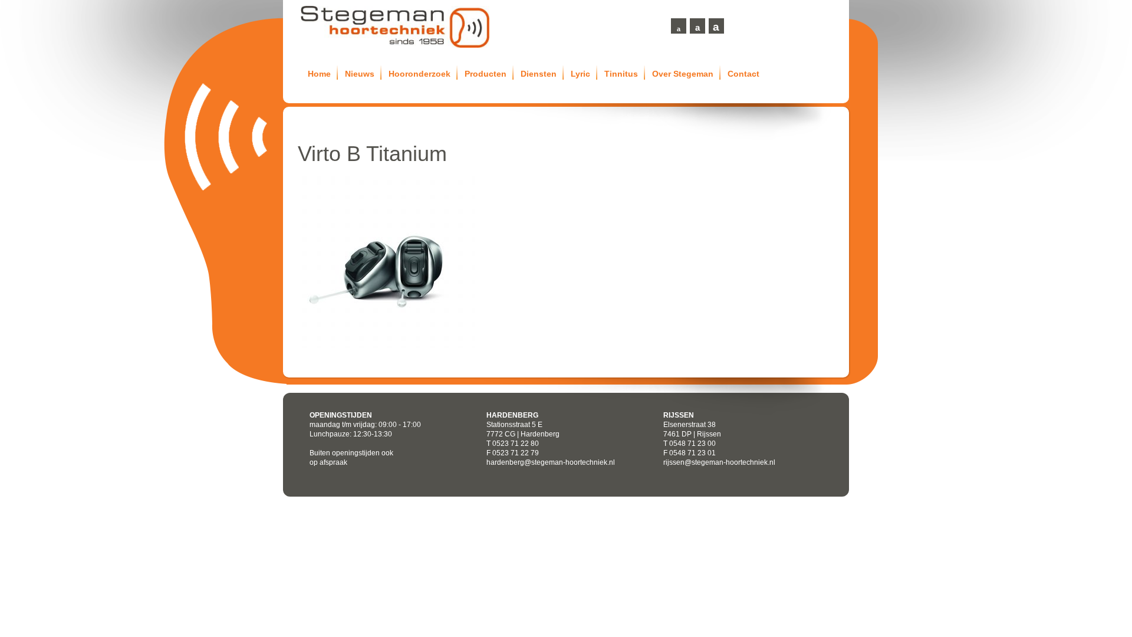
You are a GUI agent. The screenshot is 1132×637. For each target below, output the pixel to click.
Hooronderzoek (419, 73)
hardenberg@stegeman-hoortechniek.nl (550, 462)
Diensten (539, 73)
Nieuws (359, 73)
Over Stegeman (682, 73)
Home (319, 73)
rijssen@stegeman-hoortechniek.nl (719, 462)
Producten (485, 73)
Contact (743, 73)
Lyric (580, 73)
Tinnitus (621, 73)
